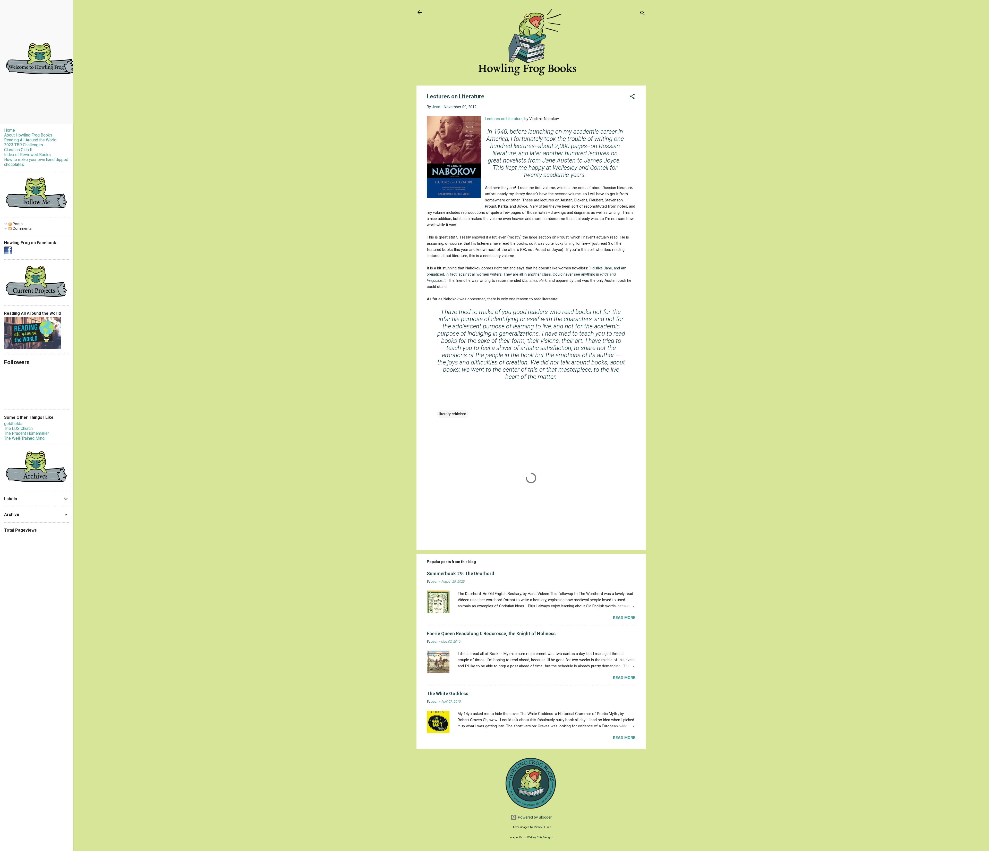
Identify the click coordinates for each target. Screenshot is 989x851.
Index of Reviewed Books (27, 154)
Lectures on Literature (504, 118)
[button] (632, 97)
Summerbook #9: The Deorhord (460, 573)
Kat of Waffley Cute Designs (536, 837)
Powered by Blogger (534, 817)
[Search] (643, 14)
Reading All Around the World (30, 140)
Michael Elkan (542, 827)
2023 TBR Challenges (23, 144)
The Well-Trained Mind (24, 438)
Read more (624, 617)
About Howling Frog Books (28, 135)
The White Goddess (447, 693)
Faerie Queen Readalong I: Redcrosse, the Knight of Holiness (491, 633)
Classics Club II (18, 149)
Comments (22, 228)
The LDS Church (18, 428)
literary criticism (452, 414)
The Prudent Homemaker (26, 433)
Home (9, 130)
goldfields (13, 423)
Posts (17, 224)
